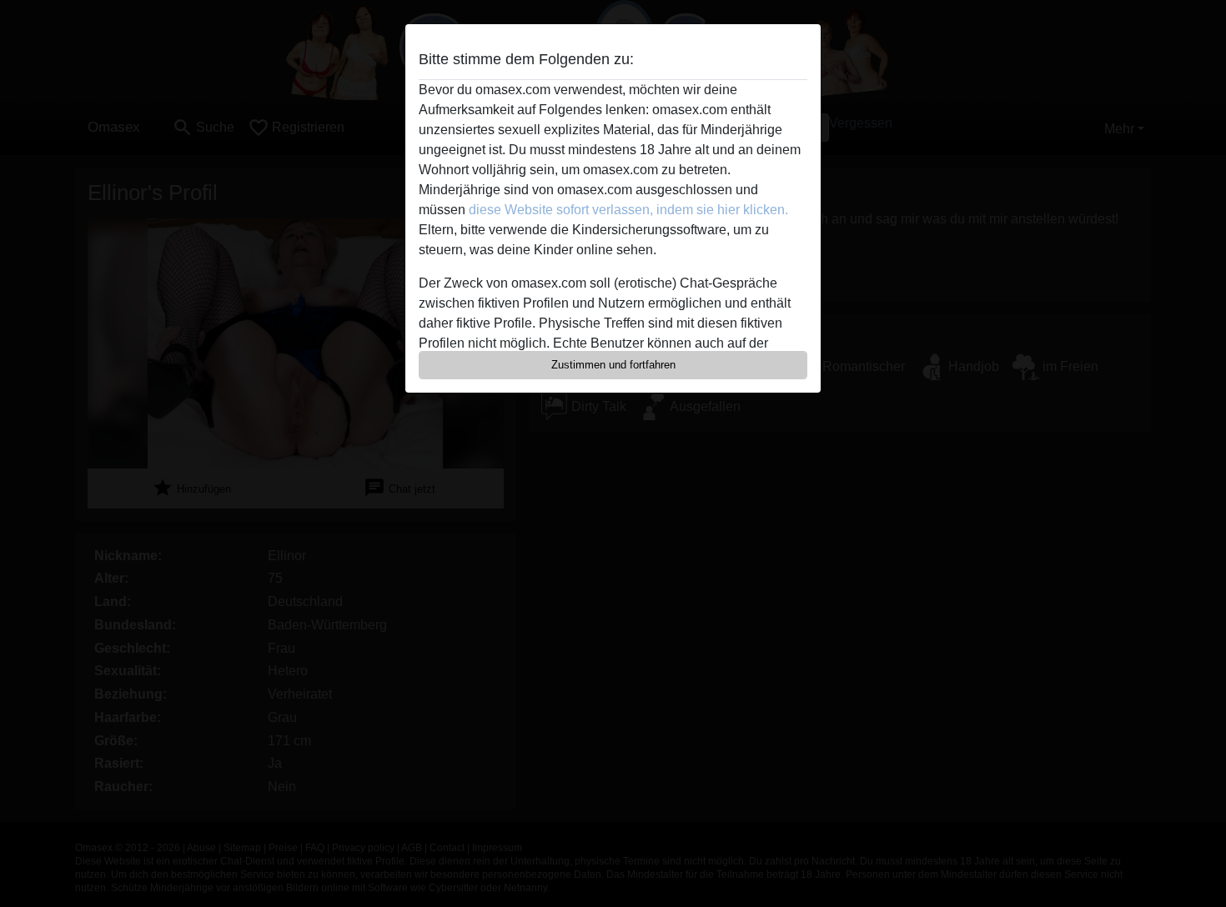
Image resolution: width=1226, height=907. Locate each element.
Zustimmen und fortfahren (613, 364)
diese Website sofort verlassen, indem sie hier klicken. (628, 210)
